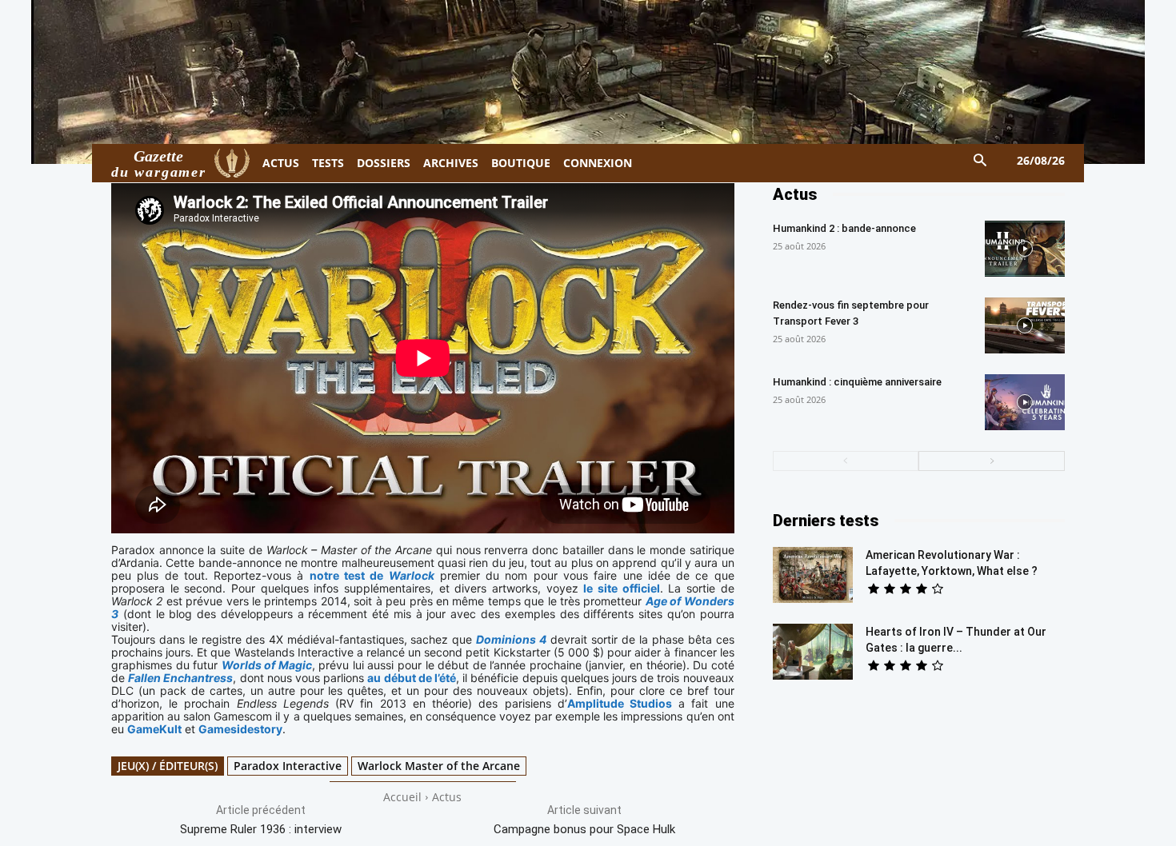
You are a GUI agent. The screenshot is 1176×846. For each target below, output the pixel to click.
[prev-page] (846, 461)
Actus (447, 796)
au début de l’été (411, 677)
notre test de (372, 575)
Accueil (402, 796)
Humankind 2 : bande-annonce (844, 228)
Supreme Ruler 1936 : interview (261, 829)
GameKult (154, 729)
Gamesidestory (240, 729)
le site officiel (621, 588)
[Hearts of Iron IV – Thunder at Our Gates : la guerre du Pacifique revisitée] (813, 652)
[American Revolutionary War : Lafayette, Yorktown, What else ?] (813, 575)
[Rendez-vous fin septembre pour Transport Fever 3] (1025, 325)
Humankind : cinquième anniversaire (857, 382)
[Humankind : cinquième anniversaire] (1025, 402)
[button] (980, 161)
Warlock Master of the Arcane (439, 765)
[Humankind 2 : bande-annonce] (1025, 249)
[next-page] (991, 461)
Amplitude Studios (619, 703)
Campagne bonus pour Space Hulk (584, 829)
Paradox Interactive (288, 765)
